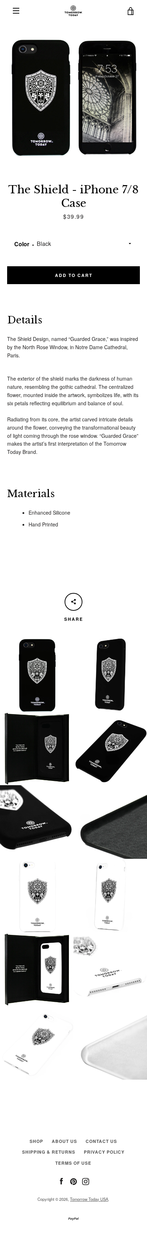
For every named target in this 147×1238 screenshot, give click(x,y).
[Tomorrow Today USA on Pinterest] (73, 1180)
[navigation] (16, 11)
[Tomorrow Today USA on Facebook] (61, 1180)
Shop (36, 1141)
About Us (64, 1141)
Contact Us (101, 1141)
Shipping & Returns (48, 1152)
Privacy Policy (104, 1152)
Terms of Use (73, 1163)
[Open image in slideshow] (73, 95)
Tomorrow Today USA (89, 1199)
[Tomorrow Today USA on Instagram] (85, 1180)
